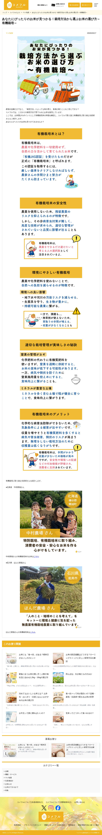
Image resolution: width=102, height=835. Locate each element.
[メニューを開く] (96, 5)
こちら (36, 556)
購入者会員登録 (74, 5)
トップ (4, 12)
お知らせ (8, 784)
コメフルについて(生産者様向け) (30, 802)
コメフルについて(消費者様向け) (58, 802)
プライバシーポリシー (32, 825)
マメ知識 (26, 12)
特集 (6, 790)
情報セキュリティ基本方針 (54, 825)
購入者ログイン (86, 5)
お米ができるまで (11, 787)
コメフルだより (15, 12)
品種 (6, 771)
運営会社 (71, 825)
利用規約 (17, 825)
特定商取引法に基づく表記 (88, 825)
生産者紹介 (9, 781)
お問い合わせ (79, 802)
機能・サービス (11, 774)
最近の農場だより (43, 5)
